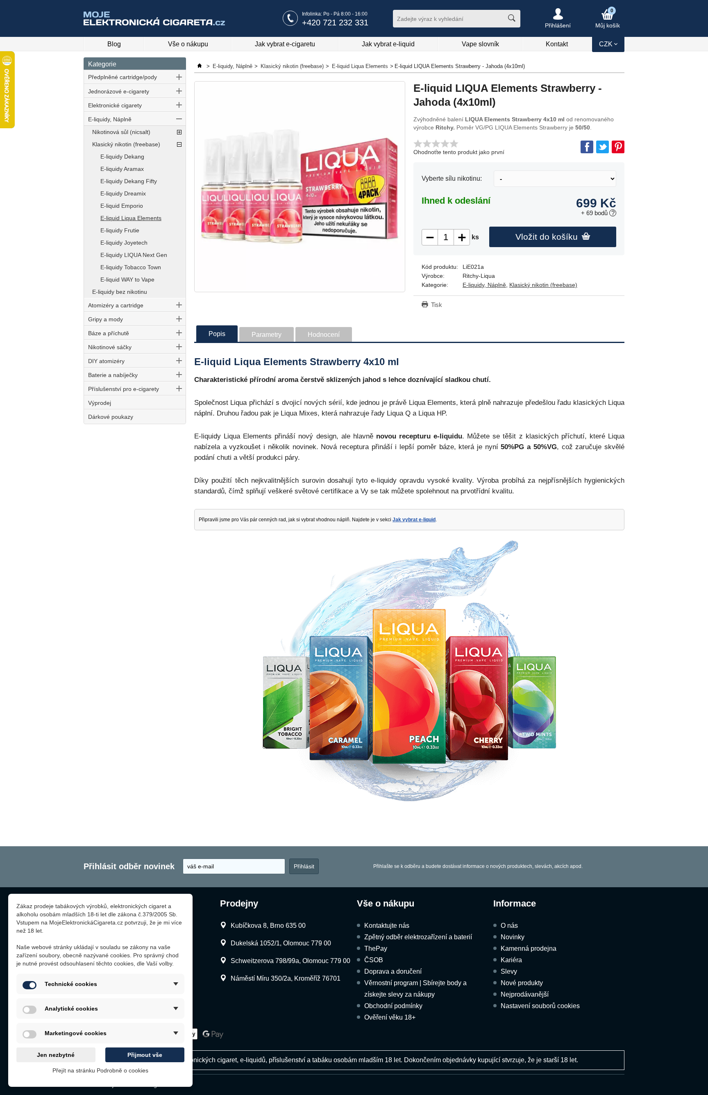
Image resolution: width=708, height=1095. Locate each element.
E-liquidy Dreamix (123, 193)
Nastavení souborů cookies (540, 1005)
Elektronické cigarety (115, 105)
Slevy (509, 971)
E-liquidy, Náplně (110, 119)
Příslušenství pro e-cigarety (123, 389)
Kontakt (557, 44)
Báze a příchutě (108, 333)
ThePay (375, 948)
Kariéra (511, 959)
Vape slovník (480, 44)
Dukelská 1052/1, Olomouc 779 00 (281, 943)
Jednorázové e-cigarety (118, 91)
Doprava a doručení (393, 971)
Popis (217, 333)
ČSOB (373, 959)
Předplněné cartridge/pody (122, 77)
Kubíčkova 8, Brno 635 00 (268, 925)
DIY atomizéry (106, 361)
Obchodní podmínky (393, 1005)
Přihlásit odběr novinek (129, 866)
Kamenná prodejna (528, 948)
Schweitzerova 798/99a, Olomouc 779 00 (290, 960)
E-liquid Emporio (121, 205)
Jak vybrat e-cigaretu (285, 44)
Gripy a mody (105, 319)
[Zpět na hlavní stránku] (200, 66)
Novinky (512, 937)
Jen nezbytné (56, 1055)
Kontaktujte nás (386, 925)
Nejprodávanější (525, 994)
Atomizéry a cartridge (115, 305)
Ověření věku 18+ (389, 1017)
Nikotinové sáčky (110, 347)
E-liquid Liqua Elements (130, 218)
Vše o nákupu (188, 44)
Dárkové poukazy (110, 416)
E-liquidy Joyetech (124, 242)
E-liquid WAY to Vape (127, 279)
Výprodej (99, 403)
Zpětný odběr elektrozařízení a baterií (418, 937)
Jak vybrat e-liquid (388, 44)
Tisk (436, 304)
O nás (509, 925)
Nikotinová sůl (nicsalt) (121, 132)
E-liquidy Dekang (122, 156)
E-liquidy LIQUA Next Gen (133, 255)
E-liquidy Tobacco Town (130, 267)
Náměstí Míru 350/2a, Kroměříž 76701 (285, 978)
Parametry (266, 334)
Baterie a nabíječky (113, 375)
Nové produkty (522, 982)
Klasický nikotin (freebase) (126, 144)
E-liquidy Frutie (119, 230)
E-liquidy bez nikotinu (119, 292)
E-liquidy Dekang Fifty (128, 181)
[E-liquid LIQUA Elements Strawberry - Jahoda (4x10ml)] (299, 186)
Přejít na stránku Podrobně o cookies (100, 1070)
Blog (114, 44)
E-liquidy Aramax (122, 169)
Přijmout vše (144, 1055)
